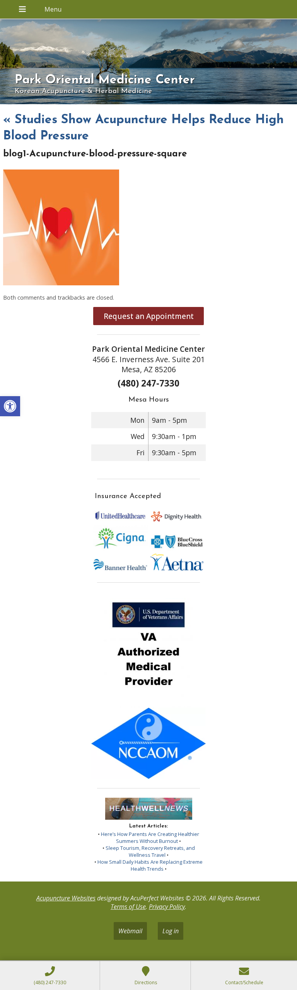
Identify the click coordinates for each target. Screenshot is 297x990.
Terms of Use (128, 906)
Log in (170, 931)
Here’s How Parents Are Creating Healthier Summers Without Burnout (150, 837)
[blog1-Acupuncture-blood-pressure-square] (61, 283)
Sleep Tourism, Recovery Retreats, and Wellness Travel (150, 851)
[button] (10, 406)
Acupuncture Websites (66, 898)
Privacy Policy (167, 906)
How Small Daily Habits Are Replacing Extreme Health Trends (150, 865)
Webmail (130, 931)
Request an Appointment (149, 316)
